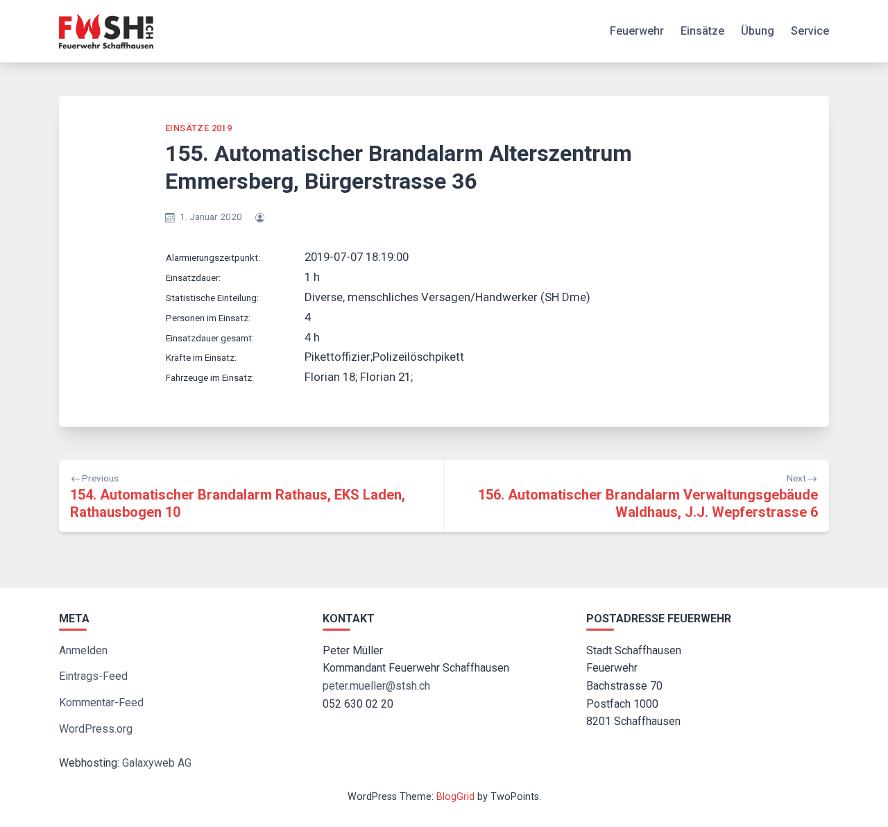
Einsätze (702, 30)
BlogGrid (455, 797)
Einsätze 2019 (198, 128)
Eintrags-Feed (93, 676)
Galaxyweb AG (156, 762)
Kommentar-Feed (101, 702)
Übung (757, 30)
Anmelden (83, 650)
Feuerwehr (637, 30)
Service (810, 30)
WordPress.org (96, 728)
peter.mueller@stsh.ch (376, 685)
